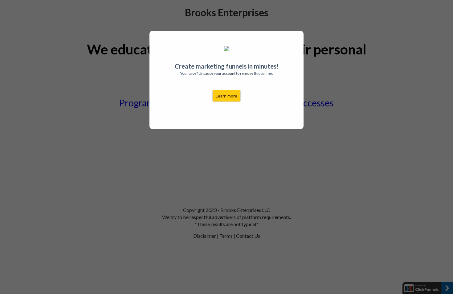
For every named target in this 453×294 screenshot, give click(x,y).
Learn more (226, 95)
